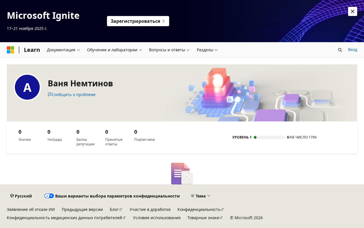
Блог (114, 209)
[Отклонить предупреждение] (352, 11)
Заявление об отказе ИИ (31, 209)
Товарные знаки (203, 217)
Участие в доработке (150, 209)
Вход (352, 49)
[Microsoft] (10, 50)
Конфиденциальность (198, 209)
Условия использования (157, 217)
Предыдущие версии (82, 209)
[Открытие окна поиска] (340, 50)
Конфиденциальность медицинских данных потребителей (64, 217)
